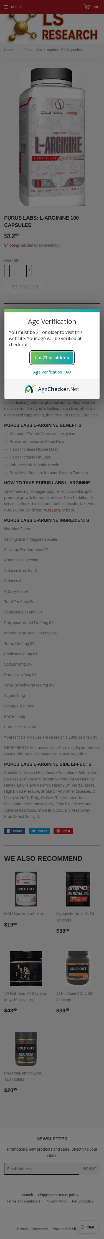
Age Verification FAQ (52, 372)
